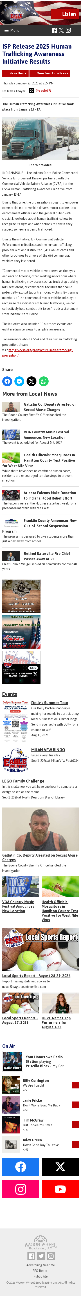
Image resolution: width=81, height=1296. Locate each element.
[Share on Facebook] (7, 381)
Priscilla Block (37, 1066)
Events (9, 694)
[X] (40, 668)
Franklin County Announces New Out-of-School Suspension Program (39, 525)
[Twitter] (41, 1256)
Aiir (60, 1282)
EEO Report (40, 1271)
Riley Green (32, 1140)
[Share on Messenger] (19, 381)
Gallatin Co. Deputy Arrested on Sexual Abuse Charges (40, 857)
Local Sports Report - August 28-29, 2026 (36, 976)
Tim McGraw (33, 1120)
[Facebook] (54, 30)
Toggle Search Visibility (76, 30)
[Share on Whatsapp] (44, 381)
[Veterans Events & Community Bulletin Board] (40, 632)
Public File (41, 1276)
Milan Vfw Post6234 (65, 760)
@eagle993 (44, 90)
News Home (17, 73)
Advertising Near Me (40, 1265)
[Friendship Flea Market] (40, 596)
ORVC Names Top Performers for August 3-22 (56, 1022)
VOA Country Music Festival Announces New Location (18, 906)
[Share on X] (31, 381)
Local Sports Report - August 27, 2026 (20, 1020)
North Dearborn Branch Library (43, 797)
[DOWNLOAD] (75, 1085)
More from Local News (52, 73)
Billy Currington (36, 1081)
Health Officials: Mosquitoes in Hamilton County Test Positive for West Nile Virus (38, 460)
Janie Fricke (32, 1100)
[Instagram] (68, 30)
